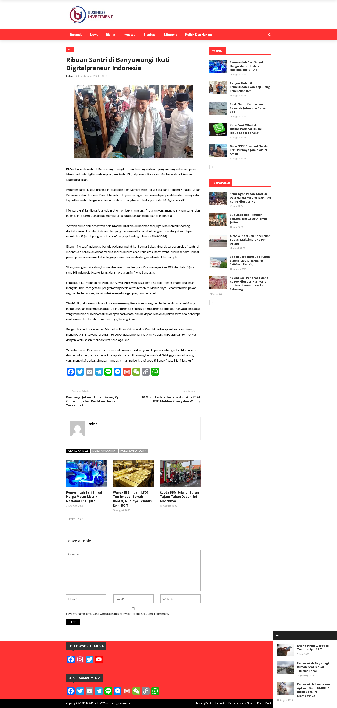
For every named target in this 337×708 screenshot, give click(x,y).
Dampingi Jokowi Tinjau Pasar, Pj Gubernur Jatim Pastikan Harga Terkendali (92, 401)
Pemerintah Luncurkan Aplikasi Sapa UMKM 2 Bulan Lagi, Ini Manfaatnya (313, 689)
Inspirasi (150, 34)
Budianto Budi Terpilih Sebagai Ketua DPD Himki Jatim (248, 218)
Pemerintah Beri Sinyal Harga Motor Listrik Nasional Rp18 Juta (84, 496)
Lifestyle (170, 34)
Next (81, 518)
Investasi (129, 34)
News (94, 34)
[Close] (277, 635)
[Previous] (212, 167)
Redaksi (219, 703)
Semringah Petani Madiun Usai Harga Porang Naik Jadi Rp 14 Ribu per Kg (250, 197)
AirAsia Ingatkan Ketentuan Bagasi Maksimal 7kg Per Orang (250, 239)
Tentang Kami (203, 703)
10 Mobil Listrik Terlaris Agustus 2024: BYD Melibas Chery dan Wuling (171, 399)
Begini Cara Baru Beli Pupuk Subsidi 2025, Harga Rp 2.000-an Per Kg (250, 260)
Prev (72, 518)
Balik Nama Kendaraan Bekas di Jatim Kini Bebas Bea (248, 108)
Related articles (78, 450)
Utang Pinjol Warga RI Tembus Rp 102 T (313, 647)
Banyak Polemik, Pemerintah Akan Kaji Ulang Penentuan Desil (250, 87)
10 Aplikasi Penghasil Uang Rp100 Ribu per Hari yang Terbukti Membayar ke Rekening (249, 283)
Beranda (76, 34)
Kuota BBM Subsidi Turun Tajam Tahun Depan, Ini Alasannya (179, 496)
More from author (104, 450)
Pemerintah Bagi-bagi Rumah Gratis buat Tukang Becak (313, 667)
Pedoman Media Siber (240, 703)
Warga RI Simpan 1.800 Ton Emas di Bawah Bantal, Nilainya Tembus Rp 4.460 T (132, 499)
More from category (133, 450)
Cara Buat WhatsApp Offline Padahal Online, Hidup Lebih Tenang (246, 129)
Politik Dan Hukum (198, 34)
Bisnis (110, 34)
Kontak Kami (264, 703)
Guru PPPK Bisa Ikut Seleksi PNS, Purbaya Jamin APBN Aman (249, 150)
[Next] (219, 167)
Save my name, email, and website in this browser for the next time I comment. (117, 613)
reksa (69, 76)
